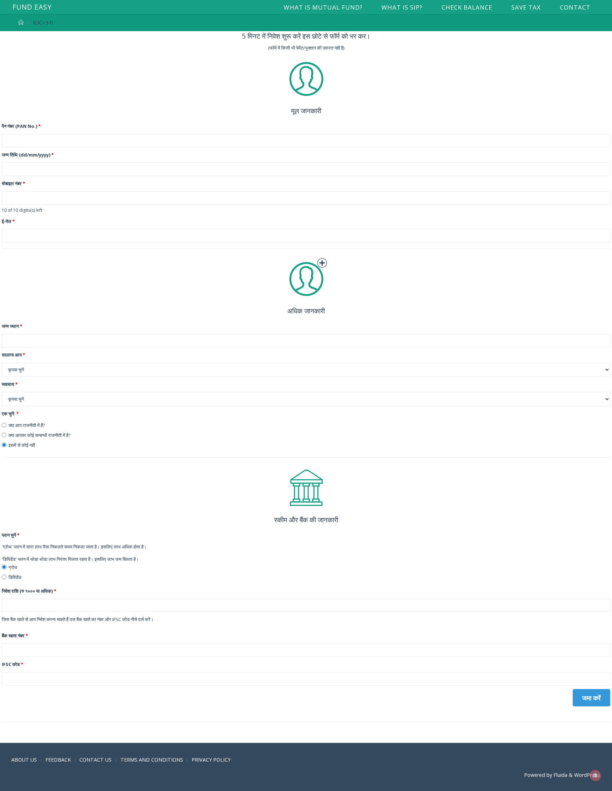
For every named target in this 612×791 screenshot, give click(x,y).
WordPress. (587, 775)
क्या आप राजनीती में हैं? (26, 425)
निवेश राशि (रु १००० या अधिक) (29, 591)
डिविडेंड (14, 577)
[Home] (20, 22)
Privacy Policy (211, 759)
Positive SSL (16, 737)
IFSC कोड (12, 664)
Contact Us (95, 759)
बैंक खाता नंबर (15, 635)
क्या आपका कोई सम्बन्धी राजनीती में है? (39, 435)
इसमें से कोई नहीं (21, 445)
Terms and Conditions (151, 759)
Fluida (559, 775)
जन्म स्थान (12, 326)
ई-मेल (8, 221)
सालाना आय (13, 355)
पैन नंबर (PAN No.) (21, 126)
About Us (24, 759)
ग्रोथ (12, 567)
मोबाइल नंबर (13, 183)
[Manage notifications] (595, 775)
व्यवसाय (10, 384)
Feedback (58, 759)
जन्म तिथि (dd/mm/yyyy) (28, 155)
